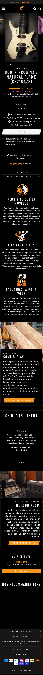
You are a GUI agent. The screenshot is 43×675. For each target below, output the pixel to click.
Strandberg (21, 68)
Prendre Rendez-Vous (19, 400)
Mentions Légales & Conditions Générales (20, 643)
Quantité (21, 104)
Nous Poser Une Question (21, 177)
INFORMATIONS (21, 649)
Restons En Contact (21, 631)
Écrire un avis (21, 571)
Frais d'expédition (22, 94)
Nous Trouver (21, 636)
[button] (16, 163)
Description (21, 172)
